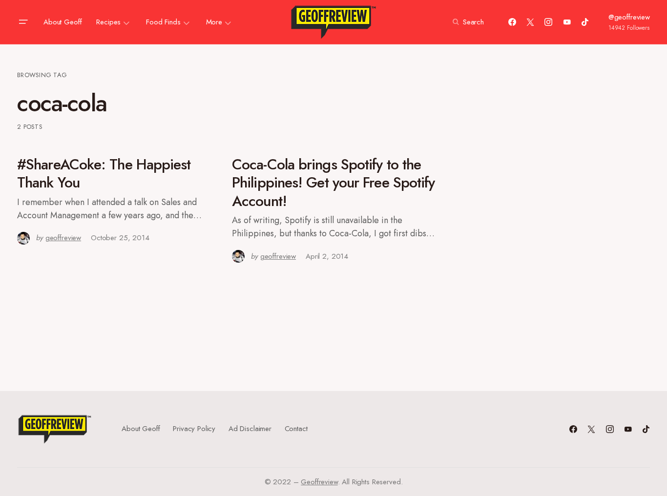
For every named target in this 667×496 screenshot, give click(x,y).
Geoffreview (319, 481)
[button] (23, 22)
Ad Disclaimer (250, 428)
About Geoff (141, 428)
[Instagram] (548, 22)
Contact (296, 428)
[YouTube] (567, 22)
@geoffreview (629, 17)
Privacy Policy (194, 428)
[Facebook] (512, 22)
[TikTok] (585, 22)
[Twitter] (530, 22)
